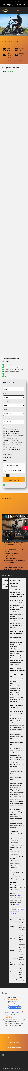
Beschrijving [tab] (5, 580)
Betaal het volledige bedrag (14, 470)
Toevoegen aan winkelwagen (14, 480)
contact (19, 895)
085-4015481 (20, 909)
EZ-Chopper (12, 997)
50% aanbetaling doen (12, 465)
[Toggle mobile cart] (18, 11)
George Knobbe (14, 1012)
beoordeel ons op (14, 1007)
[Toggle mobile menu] (25, 11)
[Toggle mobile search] (21, 11)
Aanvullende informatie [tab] (5, 585)
